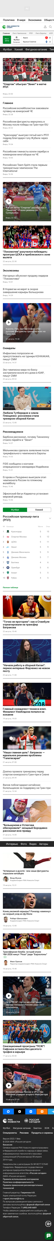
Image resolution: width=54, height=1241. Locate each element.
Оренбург (15, 567)
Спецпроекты (10, 1133)
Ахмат (14, 573)
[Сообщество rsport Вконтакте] (30, 1111)
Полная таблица (10, 587)
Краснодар (16, 531)
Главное (6, 33)
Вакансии (7, 1145)
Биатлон (38, 1128)
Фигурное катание (22, 1128)
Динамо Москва (18, 557)
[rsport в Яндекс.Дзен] (19, 1111)
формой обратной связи (38, 1204)
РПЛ (31, 33)
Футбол (6, 1128)
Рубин (14, 578)
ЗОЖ (46, 1128)
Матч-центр (7, 40)
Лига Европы (41, 33)
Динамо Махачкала (20, 552)
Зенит (14, 547)
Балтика (15, 562)
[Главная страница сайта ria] (3, 27)
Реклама (24, 1133)
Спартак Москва (19, 537)
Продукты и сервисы (42, 1133)
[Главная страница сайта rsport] (17, 27)
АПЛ (51, 33)
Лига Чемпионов (19, 33)
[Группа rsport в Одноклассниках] (42, 1111)
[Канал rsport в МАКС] (8, 1111)
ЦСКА (14, 542)
